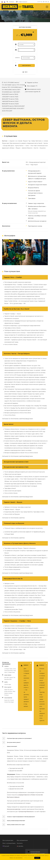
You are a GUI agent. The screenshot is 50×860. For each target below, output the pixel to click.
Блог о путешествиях (9, 843)
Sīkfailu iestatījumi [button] (28, 857)
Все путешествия (8, 840)
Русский (6, 846)
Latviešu (20, 846)
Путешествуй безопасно (26, 811)
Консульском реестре (13, 809)
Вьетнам (4, 141)
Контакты (20, 843)
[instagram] (48, 1)
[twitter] (43, 1)
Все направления (22, 840)
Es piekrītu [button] (37, 857)
